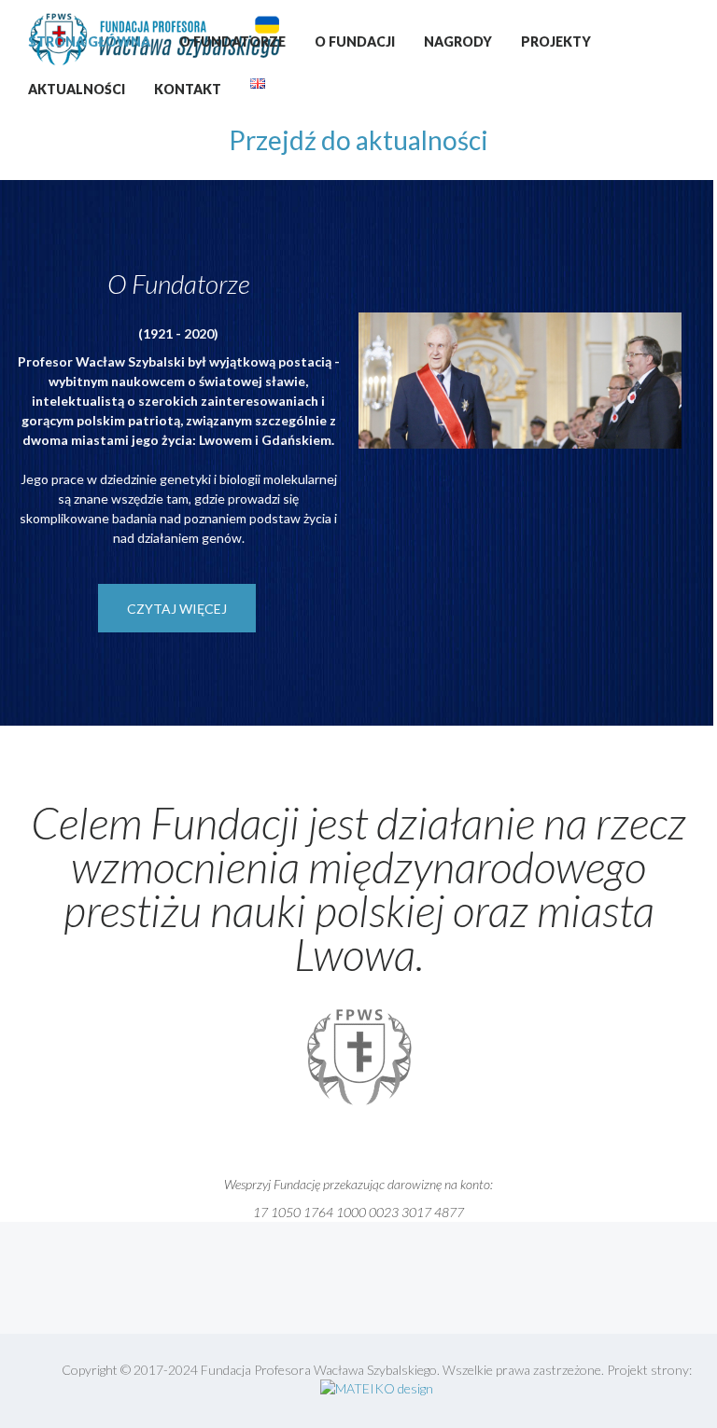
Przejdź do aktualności (358, 140)
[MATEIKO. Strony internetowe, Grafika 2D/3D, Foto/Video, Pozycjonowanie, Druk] (376, 1388)
